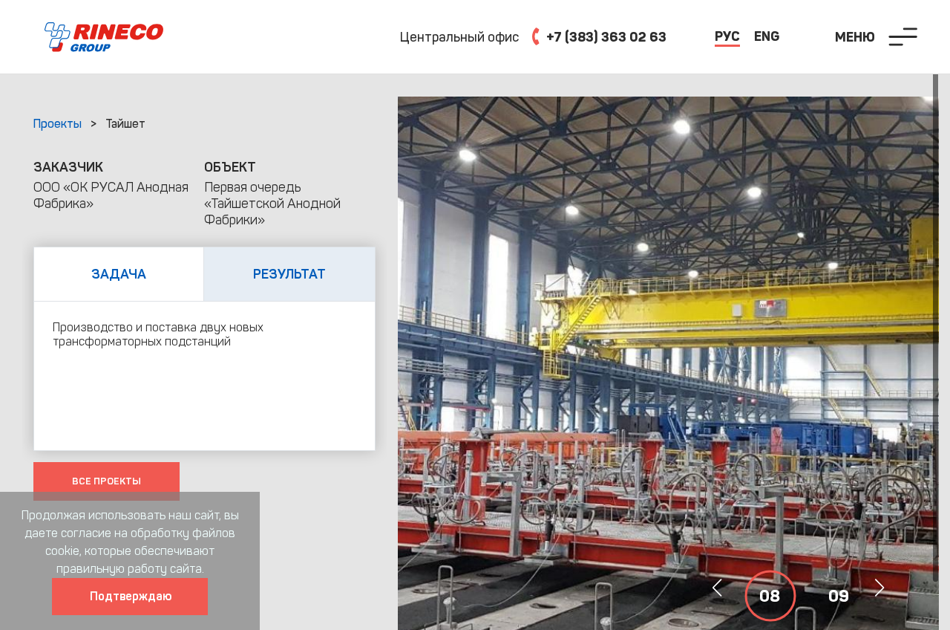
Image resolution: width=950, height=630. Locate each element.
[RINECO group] (81, 37)
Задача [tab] (118, 274)
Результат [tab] (289, 274)
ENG (766, 36)
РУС (727, 36)
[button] (879, 588)
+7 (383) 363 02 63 (604, 37)
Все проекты (106, 481)
